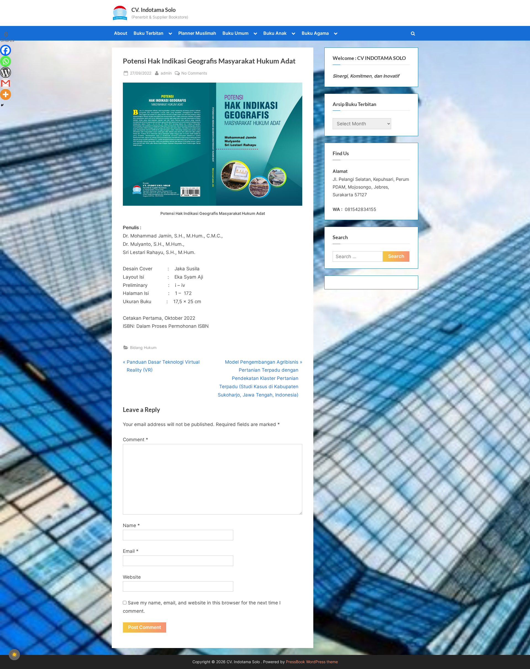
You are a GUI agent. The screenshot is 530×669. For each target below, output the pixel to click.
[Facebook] (5, 50)
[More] (5, 94)
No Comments (194, 73)
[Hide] (2, 105)
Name (131, 525)
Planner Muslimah (197, 33)
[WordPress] (5, 72)
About (120, 33)
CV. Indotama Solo (153, 9)
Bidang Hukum (143, 347)
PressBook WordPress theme (312, 662)
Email (131, 551)
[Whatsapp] (5, 61)
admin (166, 72)
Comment (135, 439)
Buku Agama (315, 33)
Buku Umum (235, 33)
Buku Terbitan (148, 33)
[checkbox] (14, 654)
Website (132, 577)
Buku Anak (275, 33)
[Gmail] (5, 83)
